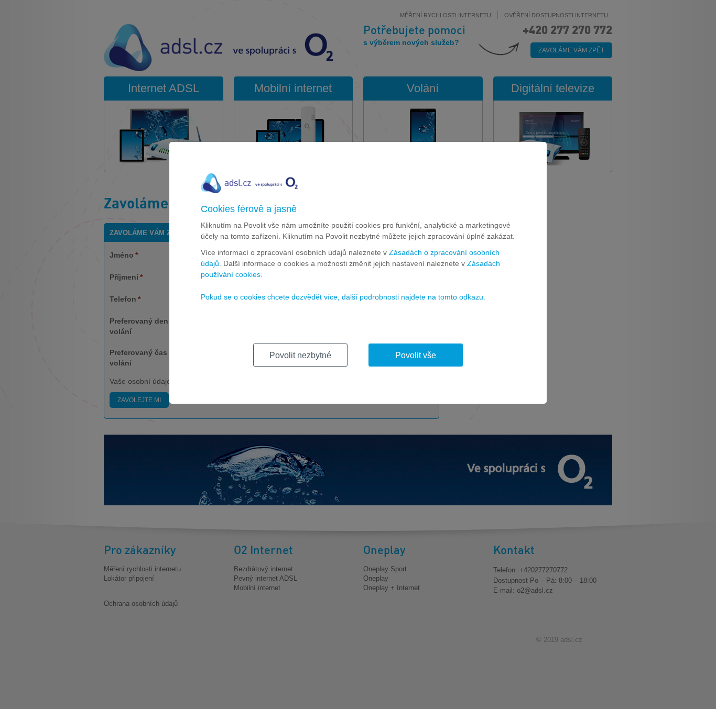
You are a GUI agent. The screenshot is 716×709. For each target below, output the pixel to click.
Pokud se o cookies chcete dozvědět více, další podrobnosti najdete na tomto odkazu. (343, 297)
